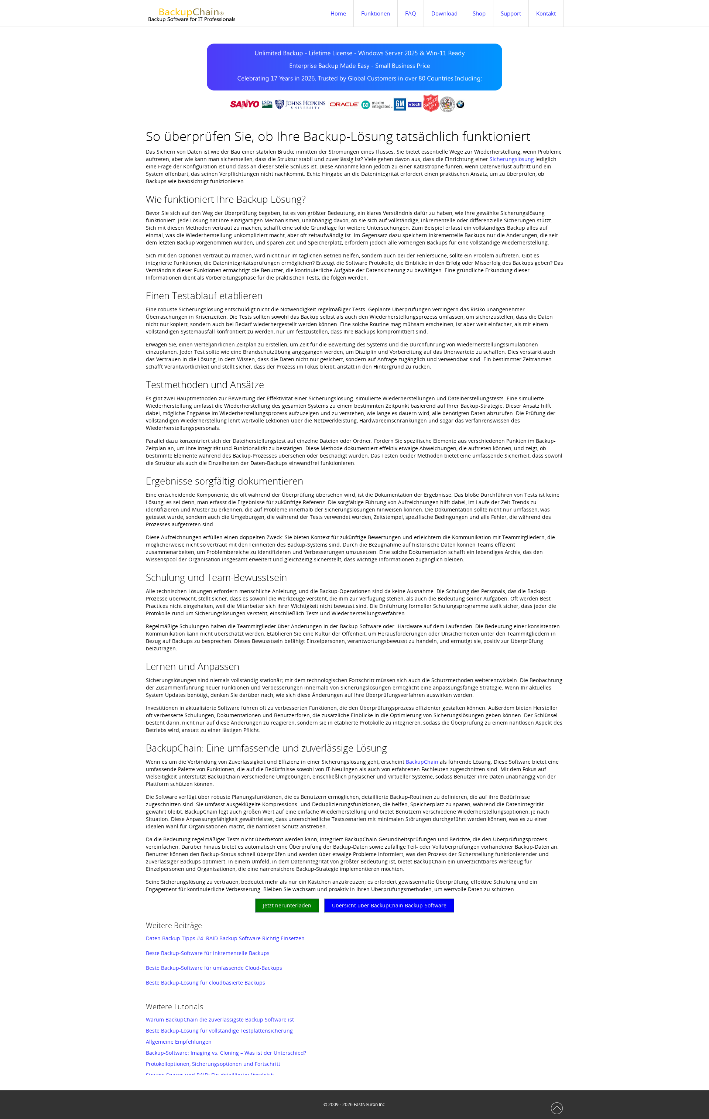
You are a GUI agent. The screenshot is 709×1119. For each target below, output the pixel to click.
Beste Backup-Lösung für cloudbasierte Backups (205, 982)
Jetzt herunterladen (287, 905)
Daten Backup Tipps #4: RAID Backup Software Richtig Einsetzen (225, 938)
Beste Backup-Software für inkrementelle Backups (208, 953)
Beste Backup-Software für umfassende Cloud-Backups (214, 967)
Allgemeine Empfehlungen (179, 1041)
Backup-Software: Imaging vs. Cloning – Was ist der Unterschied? (226, 1052)
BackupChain (422, 761)
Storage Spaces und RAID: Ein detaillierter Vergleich (210, 1074)
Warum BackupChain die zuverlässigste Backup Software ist (220, 1019)
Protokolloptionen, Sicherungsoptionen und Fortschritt (213, 1063)
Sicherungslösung (512, 158)
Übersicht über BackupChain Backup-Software (389, 905)
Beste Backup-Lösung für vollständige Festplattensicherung (219, 1030)
